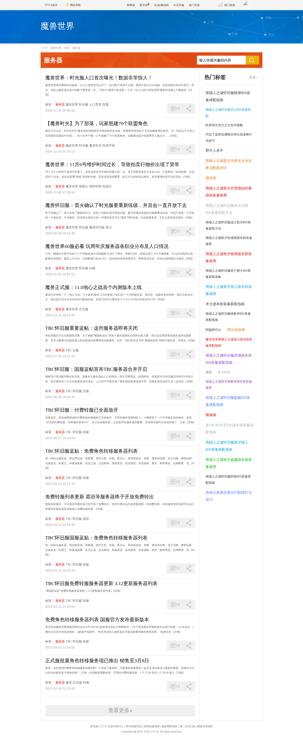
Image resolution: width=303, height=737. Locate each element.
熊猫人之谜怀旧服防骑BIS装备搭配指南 (228, 479)
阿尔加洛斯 (236, 330)
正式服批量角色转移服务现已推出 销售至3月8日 (97, 660)
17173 (44, 47)
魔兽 (69, 682)
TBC (69, 350)
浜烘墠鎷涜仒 (116, 726)
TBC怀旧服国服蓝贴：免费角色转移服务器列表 (96, 537)
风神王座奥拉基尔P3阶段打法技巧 (229, 496)
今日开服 (178, 5)
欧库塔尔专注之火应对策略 (224, 125)
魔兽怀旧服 (97, 227)
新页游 (144, 5)
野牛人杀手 (214, 150)
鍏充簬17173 (98, 726)
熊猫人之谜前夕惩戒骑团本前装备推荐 (229, 241)
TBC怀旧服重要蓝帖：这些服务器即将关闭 (91, 328)
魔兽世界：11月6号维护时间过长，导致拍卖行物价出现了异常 (112, 164)
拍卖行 (107, 186)
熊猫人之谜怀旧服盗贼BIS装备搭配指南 (228, 401)
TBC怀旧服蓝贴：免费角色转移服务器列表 (91, 451)
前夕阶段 (224, 372)
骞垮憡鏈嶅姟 (134, 726)
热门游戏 (229, 5)
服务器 (60, 104)
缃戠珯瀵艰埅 (205, 726)
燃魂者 (211, 415)
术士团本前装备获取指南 (225, 304)
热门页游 (194, 5)
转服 (86, 432)
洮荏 (209, 372)
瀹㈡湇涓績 (187, 726)
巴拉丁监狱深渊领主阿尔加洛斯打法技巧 (229, 137)
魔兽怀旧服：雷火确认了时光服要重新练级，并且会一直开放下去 (116, 205)
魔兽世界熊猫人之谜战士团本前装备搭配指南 (229, 342)
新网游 (131, 5)
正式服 (83, 309)
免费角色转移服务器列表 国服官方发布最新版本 (97, 619)
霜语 (86, 519)
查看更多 (120, 710)
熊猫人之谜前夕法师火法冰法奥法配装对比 (229, 164)
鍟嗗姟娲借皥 (152, 726)
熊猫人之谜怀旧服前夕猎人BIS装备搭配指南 (227, 445)
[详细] (173, 135)
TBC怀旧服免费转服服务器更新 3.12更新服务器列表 (101, 583)
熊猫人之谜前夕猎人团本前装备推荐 (229, 290)
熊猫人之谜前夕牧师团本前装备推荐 (229, 257)
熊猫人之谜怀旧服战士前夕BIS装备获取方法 (228, 225)
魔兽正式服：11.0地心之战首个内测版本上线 (93, 287)
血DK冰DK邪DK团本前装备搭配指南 (230, 428)
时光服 (83, 104)
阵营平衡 (108, 145)
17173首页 (51, 5)
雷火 (109, 227)
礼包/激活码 (161, 5)
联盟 (105, 104)
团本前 (211, 178)
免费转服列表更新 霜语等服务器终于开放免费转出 (99, 496)
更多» (253, 77)
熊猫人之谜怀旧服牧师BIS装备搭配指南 (228, 96)
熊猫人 (83, 186)
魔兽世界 (56, 47)
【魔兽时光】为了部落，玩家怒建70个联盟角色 (96, 123)
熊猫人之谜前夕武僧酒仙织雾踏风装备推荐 (229, 191)
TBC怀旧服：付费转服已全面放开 (81, 410)
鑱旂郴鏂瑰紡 (170, 726)
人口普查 (95, 104)
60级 (92, 268)
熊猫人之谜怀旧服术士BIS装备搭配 (228, 113)
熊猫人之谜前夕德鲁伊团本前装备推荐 (229, 384)
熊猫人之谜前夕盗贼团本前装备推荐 (229, 463)
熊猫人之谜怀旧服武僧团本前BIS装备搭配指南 (229, 359)
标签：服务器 (72, 47)
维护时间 (95, 186)
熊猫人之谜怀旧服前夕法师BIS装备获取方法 (227, 209)
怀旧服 (83, 227)
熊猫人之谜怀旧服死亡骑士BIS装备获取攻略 (228, 274)
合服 (76, 350)
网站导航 (75, 5)
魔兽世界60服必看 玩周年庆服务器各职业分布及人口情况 (107, 246)
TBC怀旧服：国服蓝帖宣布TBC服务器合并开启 (96, 369)
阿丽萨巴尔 (213, 330)
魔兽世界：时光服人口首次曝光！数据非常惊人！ (99, 78)
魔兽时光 (95, 145)
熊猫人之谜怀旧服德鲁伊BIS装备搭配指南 (228, 317)
